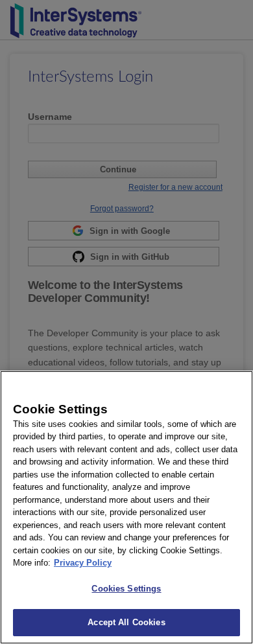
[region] (126, 507)
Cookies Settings (126, 588)
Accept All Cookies (126, 622)
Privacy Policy (83, 563)
